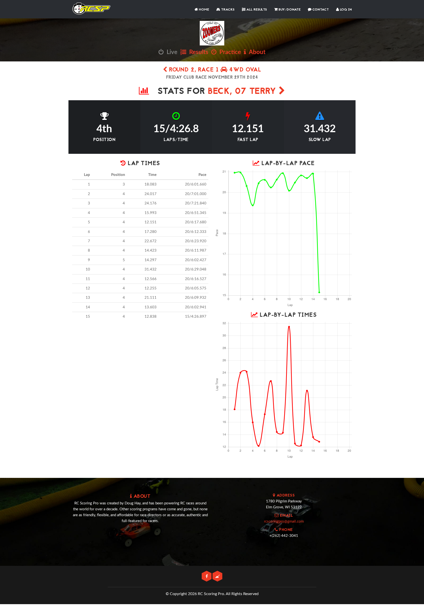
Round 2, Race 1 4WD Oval (214, 70)
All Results (256, 9)
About (255, 52)
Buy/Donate (289, 9)
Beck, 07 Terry (243, 92)
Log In (345, 9)
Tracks (227, 9)
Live (170, 52)
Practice (228, 52)
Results (197, 52)
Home (203, 9)
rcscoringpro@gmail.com (284, 521)
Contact (320, 9)
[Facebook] (207, 576)
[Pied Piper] (217, 576)
